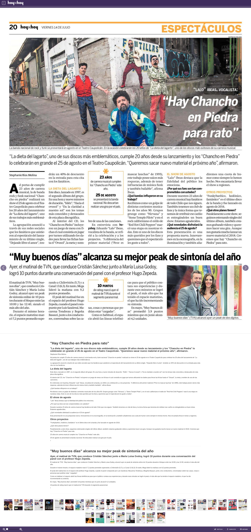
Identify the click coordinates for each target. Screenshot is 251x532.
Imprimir (245, 529)
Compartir (232, 529)
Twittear (219, 529)
